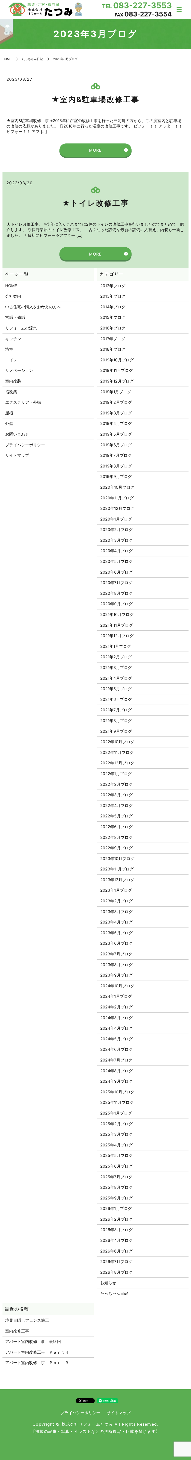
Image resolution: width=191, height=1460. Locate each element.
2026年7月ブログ (116, 1261)
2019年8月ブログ (116, 466)
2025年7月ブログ (116, 1176)
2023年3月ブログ (116, 911)
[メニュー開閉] (179, 9)
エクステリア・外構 (23, 402)
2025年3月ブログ (116, 1134)
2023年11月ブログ (117, 868)
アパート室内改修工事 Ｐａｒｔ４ (37, 1352)
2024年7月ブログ (116, 1060)
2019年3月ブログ (116, 412)
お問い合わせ (17, 434)
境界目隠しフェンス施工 (27, 1320)
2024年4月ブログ (116, 1028)
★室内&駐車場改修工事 (95, 99)
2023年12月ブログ (117, 879)
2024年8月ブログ (116, 1070)
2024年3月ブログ (116, 1017)
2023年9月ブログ (116, 975)
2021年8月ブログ (116, 720)
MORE (95, 150)
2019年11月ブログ (116, 370)
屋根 (9, 412)
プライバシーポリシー (25, 444)
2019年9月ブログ (116, 476)
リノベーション (19, 370)
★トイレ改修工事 (95, 203)
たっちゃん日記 (32, 59)
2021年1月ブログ (115, 646)
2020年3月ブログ (116, 540)
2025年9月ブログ (116, 1197)
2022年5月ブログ (116, 815)
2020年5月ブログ (116, 561)
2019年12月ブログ (117, 381)
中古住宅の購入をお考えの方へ (33, 306)
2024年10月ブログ (117, 985)
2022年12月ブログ (117, 762)
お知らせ (108, 1282)
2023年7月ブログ (116, 953)
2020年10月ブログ (117, 487)
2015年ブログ (112, 317)
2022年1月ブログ (116, 773)
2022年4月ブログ (116, 805)
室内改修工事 (17, 1330)
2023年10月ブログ (117, 858)
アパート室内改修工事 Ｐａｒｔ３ (37, 1362)
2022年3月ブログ (116, 794)
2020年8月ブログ (116, 593)
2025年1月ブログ (116, 1113)
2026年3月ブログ (116, 1229)
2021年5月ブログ (116, 688)
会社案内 (13, 296)
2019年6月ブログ (116, 444)
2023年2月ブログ (116, 900)
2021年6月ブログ (116, 699)
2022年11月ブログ (117, 752)
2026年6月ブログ (116, 1251)
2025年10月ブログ (117, 1091)
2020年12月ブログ (117, 508)
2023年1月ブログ (116, 890)
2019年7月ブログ (116, 455)
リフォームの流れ (21, 328)
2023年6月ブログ (116, 943)
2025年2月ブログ (116, 1123)
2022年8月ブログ (116, 837)
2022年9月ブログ (116, 847)
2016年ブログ (112, 328)
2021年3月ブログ (116, 667)
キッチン (13, 338)
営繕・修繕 (15, 317)
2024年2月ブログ (116, 1006)
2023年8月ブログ (116, 964)
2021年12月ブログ (117, 635)
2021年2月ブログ (116, 656)
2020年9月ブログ (116, 603)
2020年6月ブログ (116, 572)
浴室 (9, 349)
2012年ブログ (112, 285)
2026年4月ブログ (116, 1240)
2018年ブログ (112, 349)
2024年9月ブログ (116, 1081)
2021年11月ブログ (116, 625)
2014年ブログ (112, 306)
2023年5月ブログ (116, 932)
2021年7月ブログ (116, 709)
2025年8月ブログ (116, 1187)
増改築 (11, 391)
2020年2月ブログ (116, 529)
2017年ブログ (112, 338)
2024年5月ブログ (116, 1038)
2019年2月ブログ (116, 402)
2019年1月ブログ (115, 391)
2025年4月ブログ (116, 1144)
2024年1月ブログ (116, 996)
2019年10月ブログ (117, 359)
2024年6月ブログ (116, 1049)
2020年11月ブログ (117, 497)
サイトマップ (17, 455)
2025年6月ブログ (116, 1166)
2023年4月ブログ (116, 922)
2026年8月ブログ (116, 1272)
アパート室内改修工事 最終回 (33, 1341)
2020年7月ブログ (116, 582)
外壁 (9, 423)
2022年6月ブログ (116, 826)
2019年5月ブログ (116, 434)
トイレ (11, 359)
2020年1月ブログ (116, 519)
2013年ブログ (112, 296)
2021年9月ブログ (116, 731)
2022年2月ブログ (116, 784)
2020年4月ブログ (116, 550)
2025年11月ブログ (117, 1102)
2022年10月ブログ (117, 741)
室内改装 (13, 381)
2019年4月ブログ (116, 423)
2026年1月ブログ (116, 1208)
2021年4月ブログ (116, 678)
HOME (6, 59)
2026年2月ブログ (116, 1219)
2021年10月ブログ (117, 614)
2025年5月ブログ (116, 1155)
